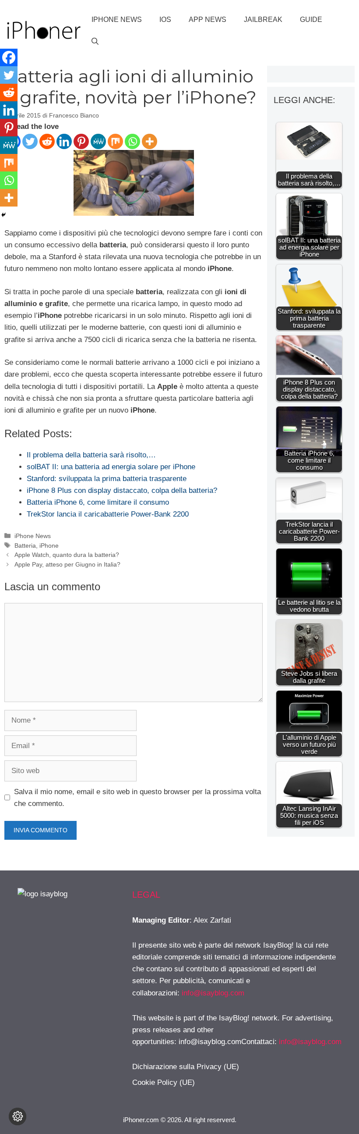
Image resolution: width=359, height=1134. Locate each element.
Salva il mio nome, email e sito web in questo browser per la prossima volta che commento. (137, 798)
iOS (165, 19)
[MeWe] (98, 141)
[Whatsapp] (132, 141)
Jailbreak (263, 19)
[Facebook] (9, 57)
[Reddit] (47, 141)
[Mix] (115, 141)
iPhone (49, 545)
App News (207, 19)
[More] (149, 141)
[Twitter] (30, 141)
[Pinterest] (81, 141)
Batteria (25, 545)
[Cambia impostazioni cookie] (17, 1116)
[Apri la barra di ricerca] (95, 42)
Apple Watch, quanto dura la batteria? (66, 554)
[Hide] (3, 214)
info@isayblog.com (213, 993)
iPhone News (117, 19)
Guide (311, 19)
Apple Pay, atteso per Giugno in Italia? (67, 564)
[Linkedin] (64, 141)
